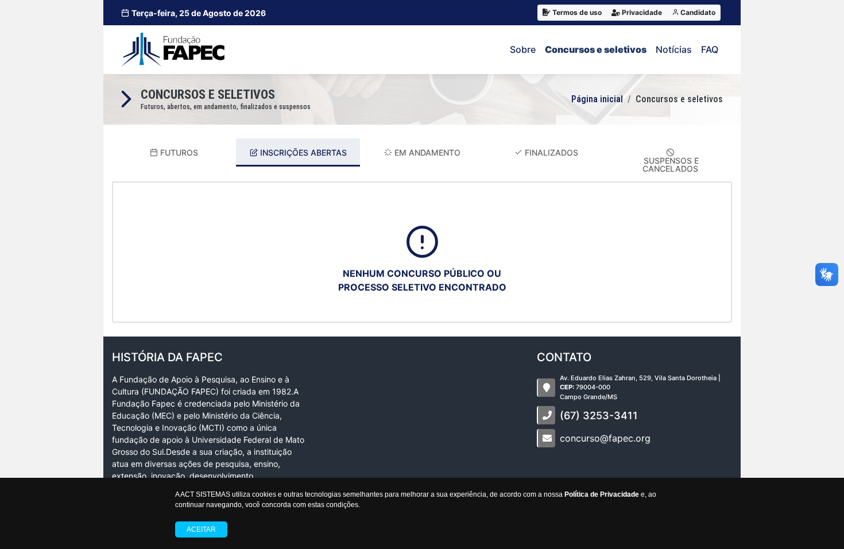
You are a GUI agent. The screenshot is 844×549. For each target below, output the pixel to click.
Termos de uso (576, 12)
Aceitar (201, 529)
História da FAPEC (167, 357)
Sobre (523, 49)
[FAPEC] (172, 49)
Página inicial (597, 99)
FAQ (709, 49)
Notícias (674, 49)
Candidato (697, 12)
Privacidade (641, 12)
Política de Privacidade (601, 494)
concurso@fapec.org (605, 438)
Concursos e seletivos (595, 49)
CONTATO (564, 357)
